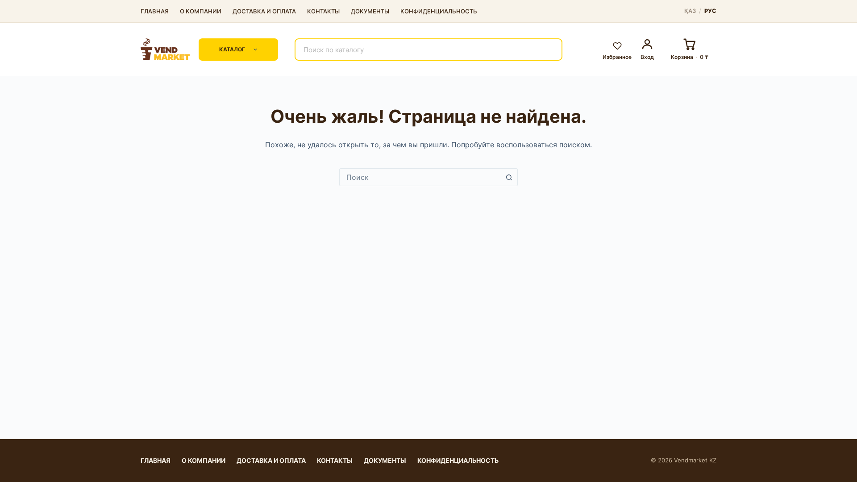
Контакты (323, 11)
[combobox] (420, 177)
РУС (710, 11)
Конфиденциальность (438, 11)
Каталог (232, 49)
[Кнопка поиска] (508, 177)
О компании (200, 11)
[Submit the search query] (550, 49)
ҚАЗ (690, 11)
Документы (370, 11)
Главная (155, 11)
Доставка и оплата (264, 11)
